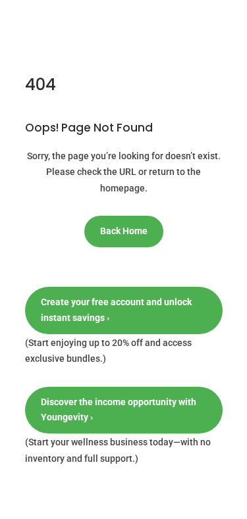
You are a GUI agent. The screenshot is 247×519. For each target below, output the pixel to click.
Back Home (124, 231)
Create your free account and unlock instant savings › (116, 310)
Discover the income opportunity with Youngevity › (118, 410)
